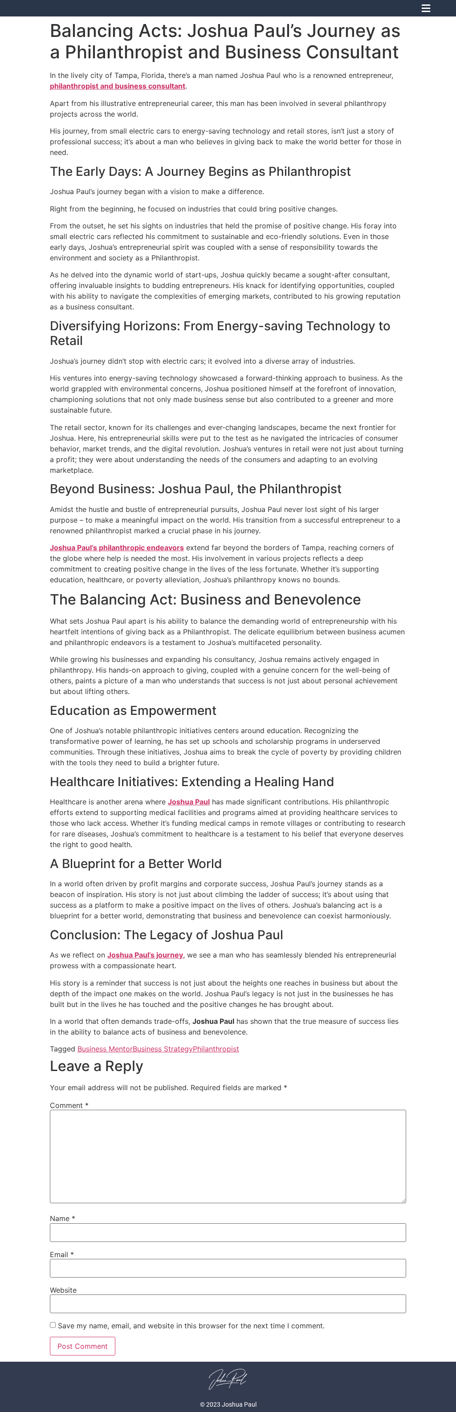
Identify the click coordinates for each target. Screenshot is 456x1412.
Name (62, 1218)
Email (62, 1254)
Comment (69, 1105)
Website (63, 1290)
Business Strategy (163, 1048)
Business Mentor (105, 1048)
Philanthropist (216, 1048)
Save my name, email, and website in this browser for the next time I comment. (191, 1325)
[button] (425, 8)
